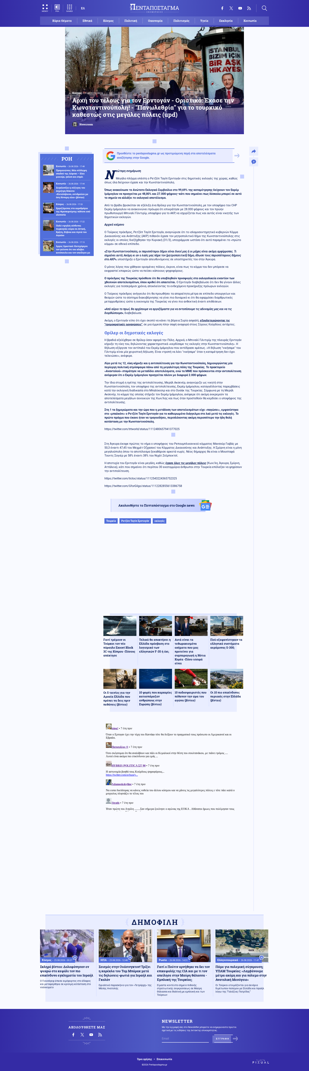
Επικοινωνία (164, 1059)
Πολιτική (130, 21)
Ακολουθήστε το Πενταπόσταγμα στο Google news (156, 505)
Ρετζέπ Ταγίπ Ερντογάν (135, 521)
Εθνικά (87, 21)
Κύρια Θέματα (62, 21)
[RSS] (249, 8)
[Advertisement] (173, 572)
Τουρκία (111, 521)
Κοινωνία (250, 21)
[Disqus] (173, 767)
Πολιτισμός (181, 21)
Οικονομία (155, 21)
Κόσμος (108, 21)
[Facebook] (222, 8)
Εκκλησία (226, 21)
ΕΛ (83, 8)
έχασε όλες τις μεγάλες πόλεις (185, 463)
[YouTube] (240, 8)
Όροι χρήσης (144, 1059)
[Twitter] (231, 8)
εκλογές (159, 521)
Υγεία (204, 21)
